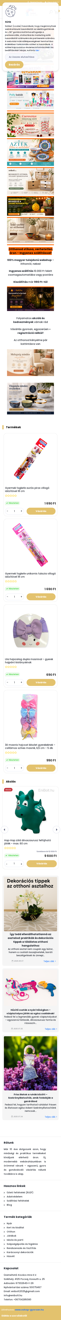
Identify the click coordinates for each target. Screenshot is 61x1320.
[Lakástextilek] (30, 351)
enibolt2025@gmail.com (25, 1291)
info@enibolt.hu (13, 1295)
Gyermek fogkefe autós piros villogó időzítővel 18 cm (27, 489)
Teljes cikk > (49, 961)
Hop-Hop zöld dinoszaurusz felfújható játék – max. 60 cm (27, 842)
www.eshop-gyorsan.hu (29, 1309)
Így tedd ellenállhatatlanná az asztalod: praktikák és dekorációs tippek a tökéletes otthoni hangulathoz (30, 939)
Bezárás (14, 64)
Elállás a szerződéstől (14, 1315)
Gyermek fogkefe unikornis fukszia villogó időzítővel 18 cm (30, 575)
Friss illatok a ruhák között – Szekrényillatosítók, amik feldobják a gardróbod (30, 1098)
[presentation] (4, 830)
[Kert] (30, 290)
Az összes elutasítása (21, 57)
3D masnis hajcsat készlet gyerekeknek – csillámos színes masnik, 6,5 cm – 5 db (30, 746)
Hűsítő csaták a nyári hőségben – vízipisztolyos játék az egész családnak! (30, 1011)
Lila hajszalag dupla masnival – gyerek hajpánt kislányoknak (29, 661)
